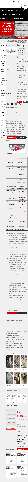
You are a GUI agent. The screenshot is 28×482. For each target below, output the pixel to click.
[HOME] (5, 1)
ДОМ (8, 40)
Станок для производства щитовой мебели (18, 40)
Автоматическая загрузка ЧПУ (11, 41)
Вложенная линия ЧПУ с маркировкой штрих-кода (22, 42)
